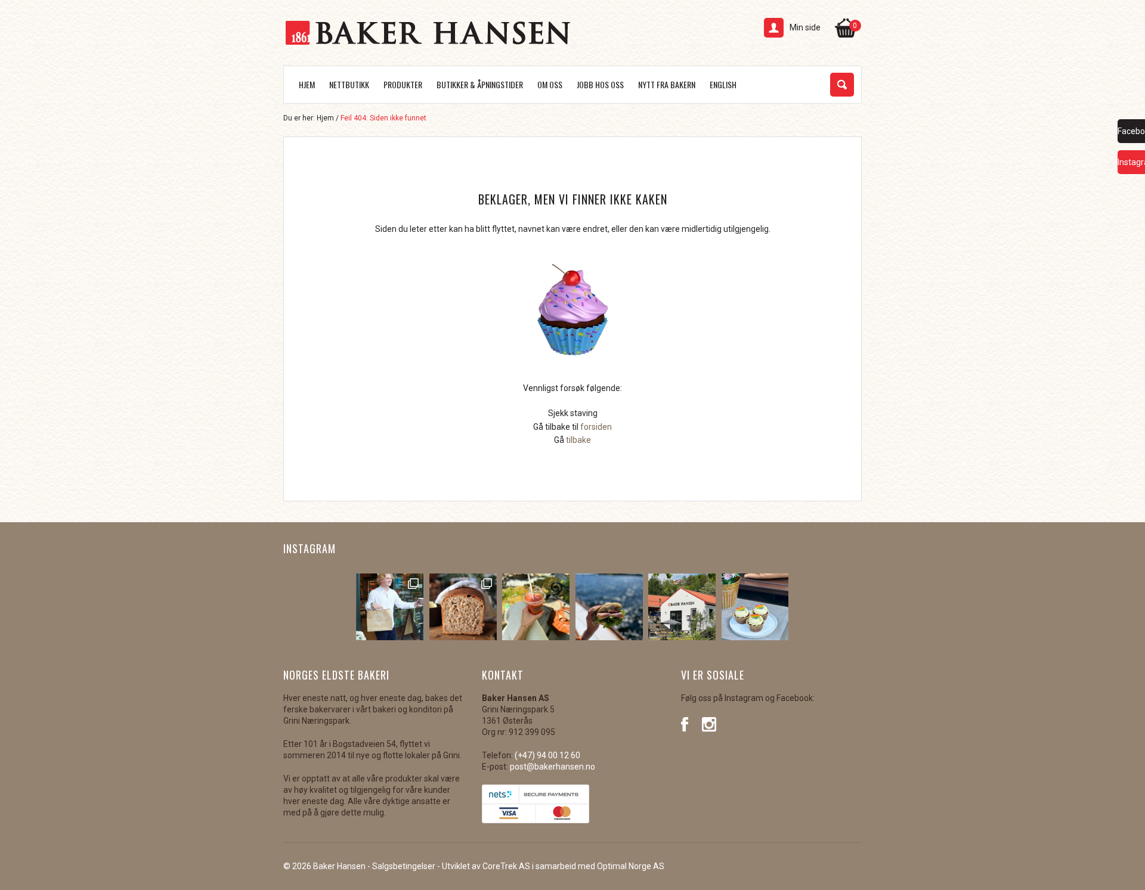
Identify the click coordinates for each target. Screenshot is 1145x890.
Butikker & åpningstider (480, 84)
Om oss (549, 84)
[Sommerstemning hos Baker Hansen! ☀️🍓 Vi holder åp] (682, 607)
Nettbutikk (349, 84)
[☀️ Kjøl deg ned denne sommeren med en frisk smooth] (536, 607)
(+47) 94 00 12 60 (547, 755)
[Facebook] (688, 723)
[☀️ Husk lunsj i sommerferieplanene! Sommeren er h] (609, 607)
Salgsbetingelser (403, 866)
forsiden (596, 427)
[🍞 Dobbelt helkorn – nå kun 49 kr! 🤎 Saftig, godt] (463, 607)
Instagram (309, 548)
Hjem (307, 84)
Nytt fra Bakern (666, 84)
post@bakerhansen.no (552, 766)
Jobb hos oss (600, 84)
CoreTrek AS (506, 866)
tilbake (578, 440)
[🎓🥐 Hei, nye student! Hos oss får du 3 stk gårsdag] (389, 607)
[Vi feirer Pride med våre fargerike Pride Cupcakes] (755, 607)
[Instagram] (709, 723)
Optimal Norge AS (630, 866)
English (723, 84)
